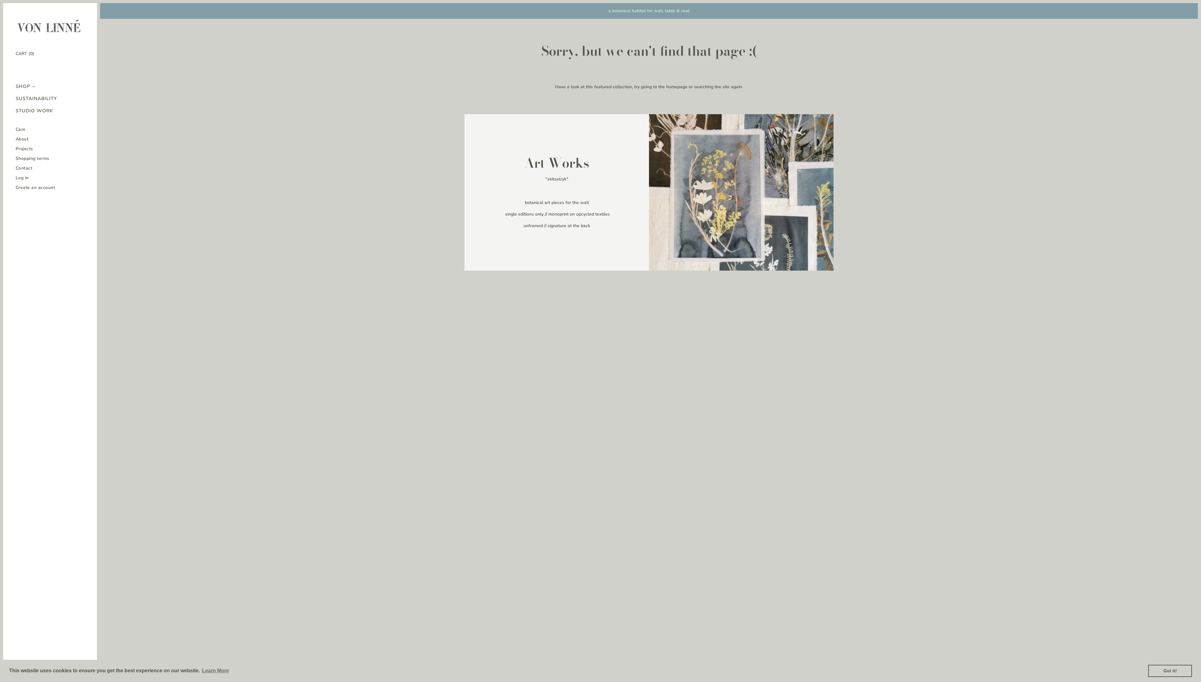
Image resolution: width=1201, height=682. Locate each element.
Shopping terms (32, 158)
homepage (676, 87)
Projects (24, 148)
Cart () (25, 54)
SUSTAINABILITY (36, 99)
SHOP (23, 86)
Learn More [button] (215, 670)
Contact (24, 168)
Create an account (35, 187)
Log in (22, 178)
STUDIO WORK (34, 111)
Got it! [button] (1170, 670)
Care (21, 129)
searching (703, 87)
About (22, 139)
